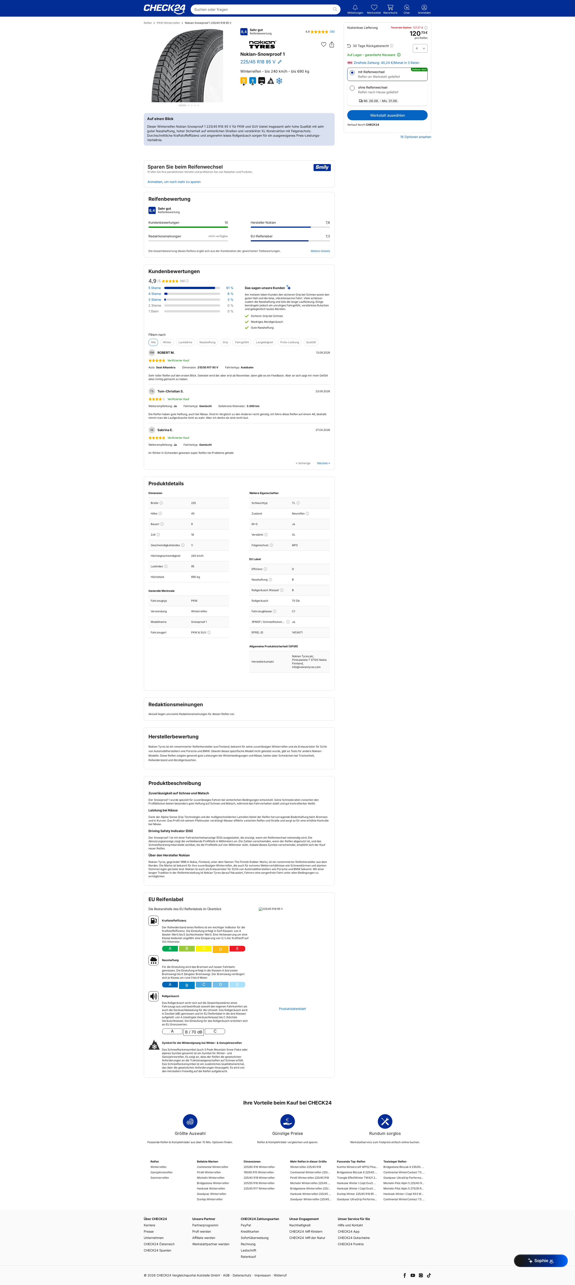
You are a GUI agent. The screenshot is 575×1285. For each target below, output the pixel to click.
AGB (226, 1275)
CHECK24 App (349, 1231)
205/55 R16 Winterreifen (259, 1183)
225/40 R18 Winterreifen (259, 1177)
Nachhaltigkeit (300, 1225)
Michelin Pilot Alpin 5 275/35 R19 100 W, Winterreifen (404, 1188)
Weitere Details (320, 251)
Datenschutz (242, 1275)
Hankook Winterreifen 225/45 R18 (310, 1194)
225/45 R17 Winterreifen (259, 1188)
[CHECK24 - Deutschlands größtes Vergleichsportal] (164, 9)
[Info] (161, 503)
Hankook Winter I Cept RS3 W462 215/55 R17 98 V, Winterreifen (404, 1194)
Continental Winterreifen (212, 1167)
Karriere (149, 1225)
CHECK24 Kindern (305, 1231)
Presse (149, 1231)
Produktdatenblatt (292, 1009)
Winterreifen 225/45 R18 (305, 1167)
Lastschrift (248, 1250)
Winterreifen (158, 1167)
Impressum (262, 1275)
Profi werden (201, 1231)
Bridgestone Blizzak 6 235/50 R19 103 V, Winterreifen (404, 1167)
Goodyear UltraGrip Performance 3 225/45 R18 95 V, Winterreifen (357, 1199)
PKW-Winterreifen (168, 22)
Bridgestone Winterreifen (213, 1183)
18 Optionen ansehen (415, 137)
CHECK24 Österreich (159, 1244)
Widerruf (280, 1275)
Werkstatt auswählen (387, 115)
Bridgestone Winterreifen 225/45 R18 (310, 1188)
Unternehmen (154, 1238)
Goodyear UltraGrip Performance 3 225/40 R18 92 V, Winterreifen (404, 1177)
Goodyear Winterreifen (211, 1194)
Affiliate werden (203, 1238)
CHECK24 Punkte (351, 1244)
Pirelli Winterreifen (209, 1172)
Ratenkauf (248, 1256)
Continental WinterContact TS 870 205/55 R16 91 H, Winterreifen (404, 1172)
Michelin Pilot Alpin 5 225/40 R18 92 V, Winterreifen (404, 1183)
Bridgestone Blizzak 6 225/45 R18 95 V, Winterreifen (357, 1172)
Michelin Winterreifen (210, 1177)
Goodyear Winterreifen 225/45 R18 (310, 1199)
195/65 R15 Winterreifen (259, 1172)
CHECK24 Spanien (157, 1250)
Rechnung (248, 1244)
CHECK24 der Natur (307, 1238)
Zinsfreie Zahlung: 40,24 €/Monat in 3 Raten (386, 62)
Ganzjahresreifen (161, 1172)
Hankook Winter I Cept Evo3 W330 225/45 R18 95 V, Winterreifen (357, 1183)
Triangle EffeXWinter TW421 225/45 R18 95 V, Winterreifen (357, 1177)
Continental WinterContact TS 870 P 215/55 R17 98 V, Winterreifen (404, 1199)
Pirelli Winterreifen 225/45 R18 (309, 1177)
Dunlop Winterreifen (210, 1199)
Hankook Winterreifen (211, 1188)
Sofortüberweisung (255, 1238)
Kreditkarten (250, 1231)
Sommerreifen (159, 1177)
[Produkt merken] (324, 44)
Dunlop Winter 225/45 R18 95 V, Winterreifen (357, 1194)
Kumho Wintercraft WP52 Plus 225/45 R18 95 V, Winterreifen (357, 1167)
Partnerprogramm (205, 1225)
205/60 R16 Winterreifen (259, 1167)
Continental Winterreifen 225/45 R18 (310, 1172)
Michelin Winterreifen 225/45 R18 (310, 1183)
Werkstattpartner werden (210, 1244)
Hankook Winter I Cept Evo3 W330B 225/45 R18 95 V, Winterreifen (357, 1188)
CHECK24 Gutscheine (354, 1238)
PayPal (246, 1225)
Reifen (148, 22)
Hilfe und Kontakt (350, 1225)
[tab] (182, 105)
